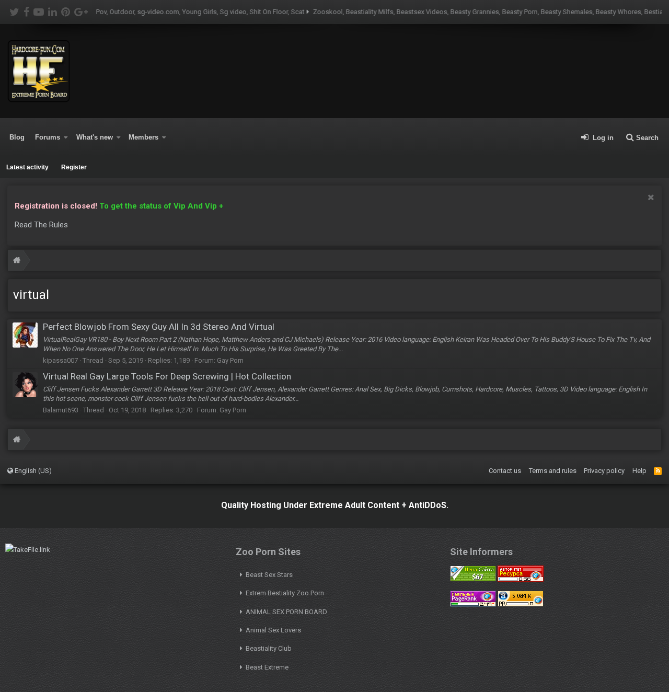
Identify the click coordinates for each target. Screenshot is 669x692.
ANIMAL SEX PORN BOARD (286, 612)
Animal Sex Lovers (273, 630)
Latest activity (27, 167)
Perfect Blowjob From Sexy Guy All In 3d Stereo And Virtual (158, 326)
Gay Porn (230, 360)
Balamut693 (60, 410)
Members (143, 137)
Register (74, 167)
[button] (66, 137)
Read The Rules (41, 224)
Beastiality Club (269, 648)
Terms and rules (552, 471)
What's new (94, 137)
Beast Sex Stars (269, 575)
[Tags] (16, 261)
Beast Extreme (267, 667)
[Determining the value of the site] (473, 579)
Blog (17, 137)
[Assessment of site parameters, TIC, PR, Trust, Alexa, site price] (521, 604)
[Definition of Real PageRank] (473, 604)
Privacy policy (604, 471)
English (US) (32, 471)
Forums (47, 137)
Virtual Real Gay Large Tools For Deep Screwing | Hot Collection (167, 376)
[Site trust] (521, 579)
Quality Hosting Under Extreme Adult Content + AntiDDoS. (334, 505)
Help (639, 471)
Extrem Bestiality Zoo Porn (285, 593)
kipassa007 (60, 360)
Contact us (505, 471)
